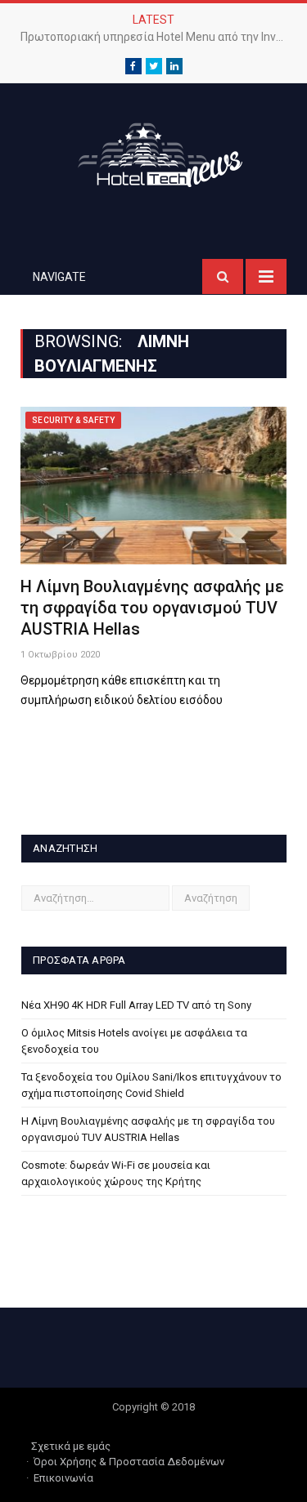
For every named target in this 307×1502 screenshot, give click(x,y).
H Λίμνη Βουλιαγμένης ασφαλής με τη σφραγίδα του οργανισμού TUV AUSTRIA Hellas (152, 608)
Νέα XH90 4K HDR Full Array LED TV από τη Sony (136, 1005)
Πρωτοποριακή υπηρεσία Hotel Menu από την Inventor (157, 36)
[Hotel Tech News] (154, 151)
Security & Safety (73, 420)
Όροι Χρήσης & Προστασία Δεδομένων (129, 1461)
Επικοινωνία (63, 1478)
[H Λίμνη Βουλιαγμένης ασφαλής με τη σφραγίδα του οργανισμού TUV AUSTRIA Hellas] (153, 485)
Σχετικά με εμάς (71, 1446)
